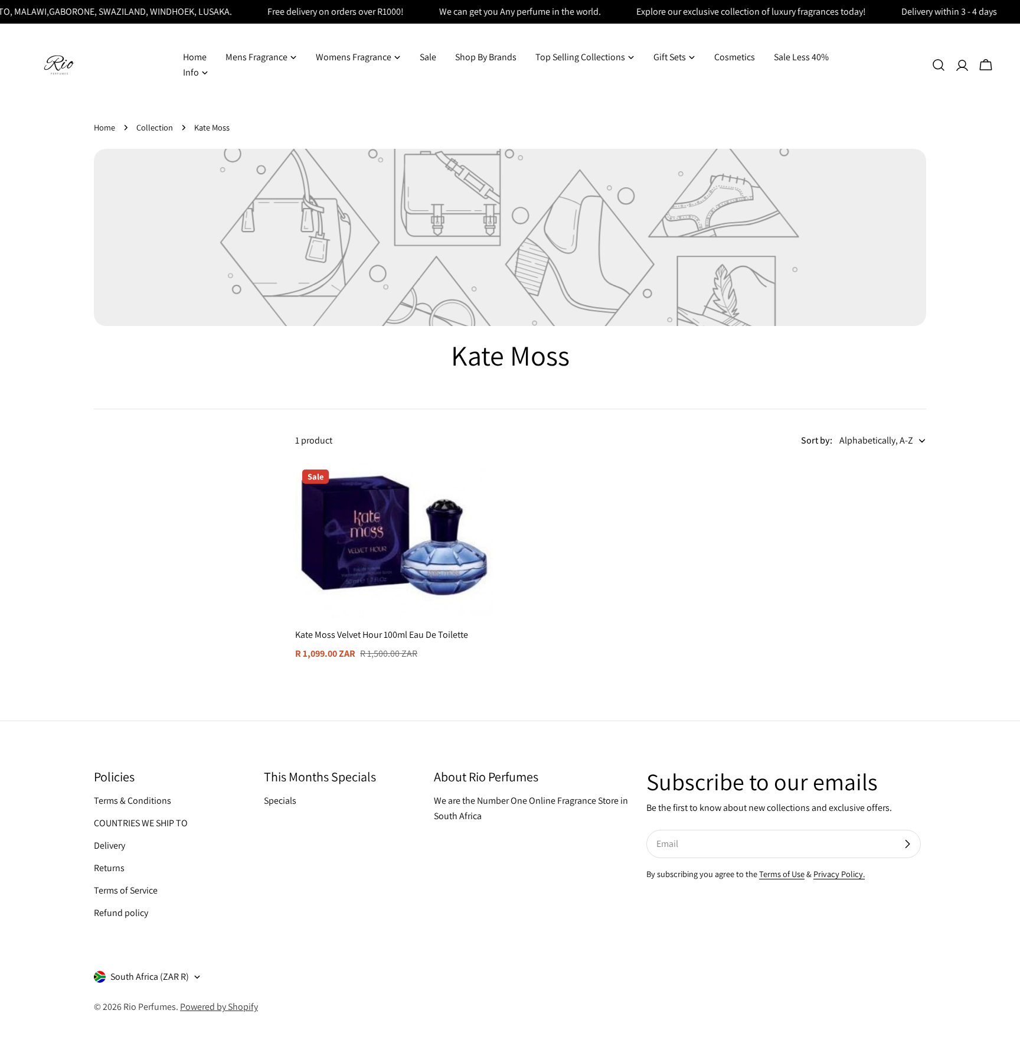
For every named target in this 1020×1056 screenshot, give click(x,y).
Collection (154, 127)
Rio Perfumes (149, 1006)
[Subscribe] (907, 844)
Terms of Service (126, 890)
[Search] (938, 65)
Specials (280, 800)
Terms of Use (782, 873)
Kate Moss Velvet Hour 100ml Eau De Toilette (381, 634)
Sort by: (816, 440)
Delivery (109, 845)
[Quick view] (476, 488)
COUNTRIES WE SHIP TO (141, 823)
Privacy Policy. (839, 873)
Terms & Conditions (132, 800)
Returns (109, 868)
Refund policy (121, 913)
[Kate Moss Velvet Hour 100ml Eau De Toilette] (394, 540)
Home (104, 127)
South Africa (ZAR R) (149, 976)
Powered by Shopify (219, 1006)
